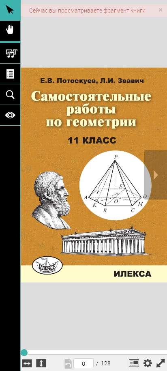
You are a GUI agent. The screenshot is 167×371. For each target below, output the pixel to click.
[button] (134, 363)
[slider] (24, 351)
